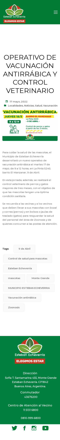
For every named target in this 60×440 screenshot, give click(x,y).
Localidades (15, 105)
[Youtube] (45, 428)
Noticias (29, 105)
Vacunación (50, 105)
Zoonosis (14, 307)
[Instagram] (34, 428)
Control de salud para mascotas (27, 258)
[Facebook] (24, 428)
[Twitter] (14, 428)
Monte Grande (40, 278)
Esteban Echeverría (20, 268)
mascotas (14, 278)
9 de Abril (24, 248)
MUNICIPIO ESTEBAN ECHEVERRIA (29, 287)
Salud (38, 105)
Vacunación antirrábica (22, 297)
